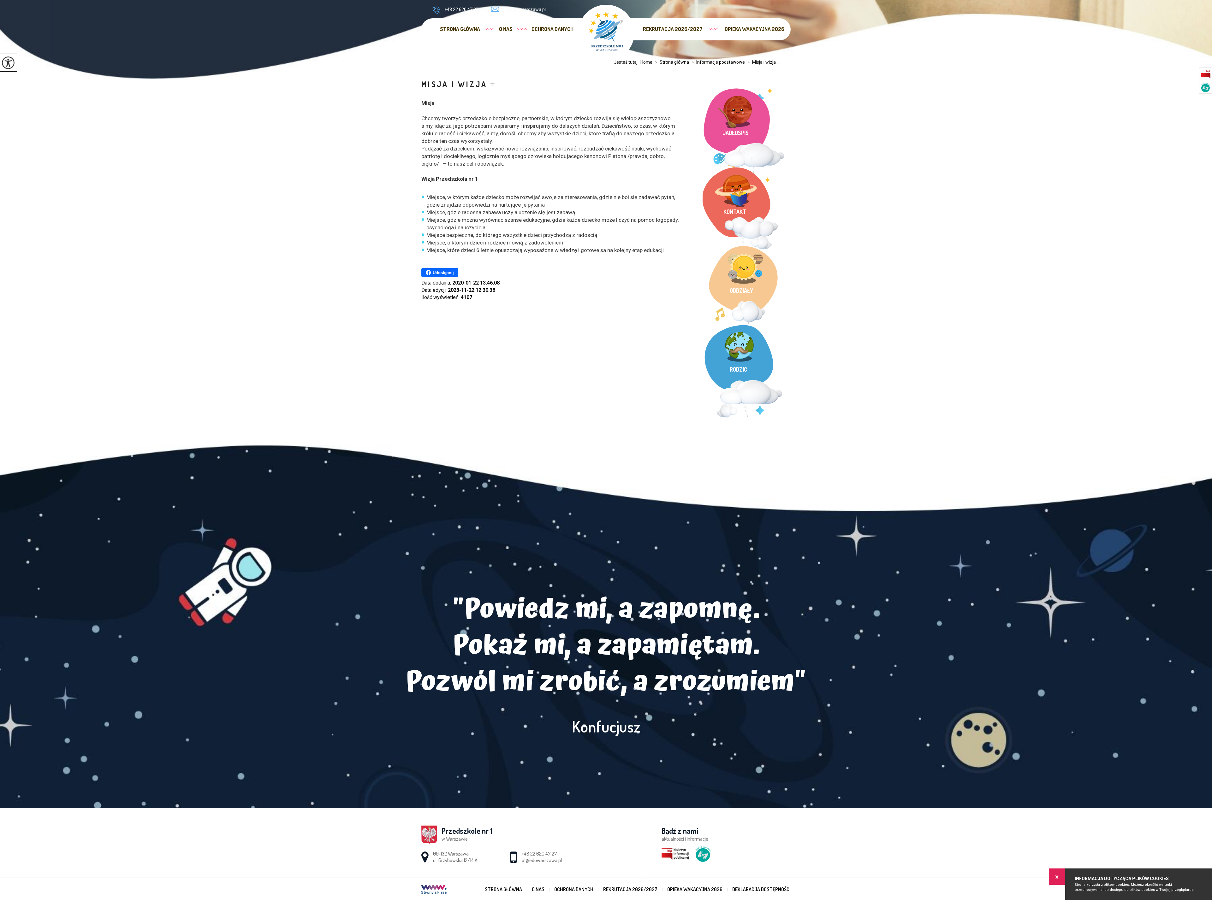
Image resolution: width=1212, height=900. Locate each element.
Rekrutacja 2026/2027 (673, 29)
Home (646, 62)
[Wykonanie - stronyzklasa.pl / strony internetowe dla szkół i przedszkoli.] (434, 890)
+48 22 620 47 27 (461, 9)
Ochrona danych (552, 29)
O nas (506, 29)
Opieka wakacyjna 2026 (754, 29)
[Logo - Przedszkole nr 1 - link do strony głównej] (606, 33)
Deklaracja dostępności (761, 889)
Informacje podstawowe (718, 62)
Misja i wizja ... (763, 62)
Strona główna (460, 29)
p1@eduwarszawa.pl (525, 9)
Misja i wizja (454, 84)
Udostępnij (443, 272)
